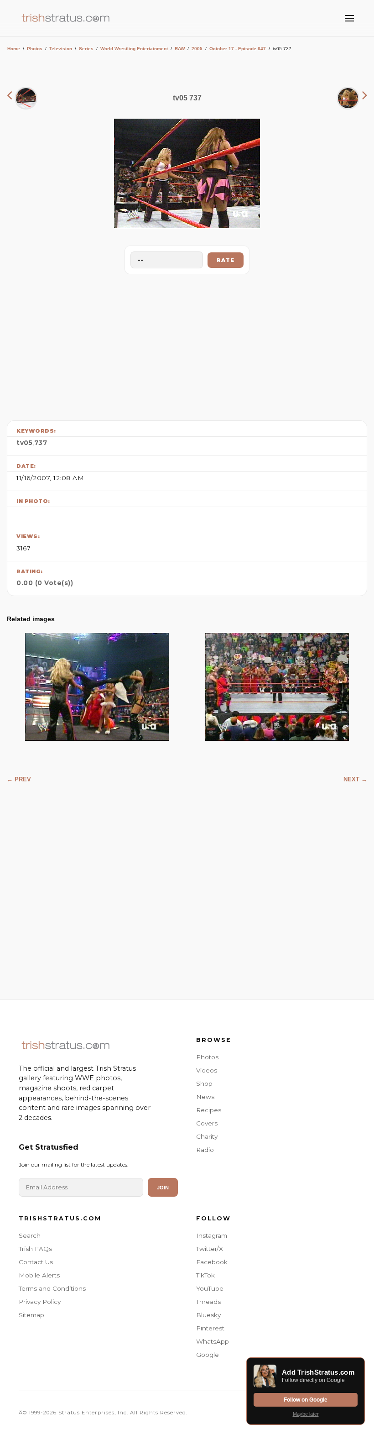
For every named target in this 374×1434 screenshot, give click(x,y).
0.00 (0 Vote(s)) (44, 582)
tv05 (24, 442)
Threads (208, 1301)
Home (13, 48)
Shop (204, 1083)
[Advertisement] (187, 345)
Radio (205, 1149)
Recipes (208, 1110)
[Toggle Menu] (349, 18)
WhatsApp (212, 1341)
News (205, 1096)
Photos (34, 48)
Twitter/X (209, 1248)
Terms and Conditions (52, 1288)
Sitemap (31, 1315)
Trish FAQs (35, 1248)
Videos (206, 1070)
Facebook (212, 1262)
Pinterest (210, 1328)
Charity (207, 1136)
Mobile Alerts (39, 1275)
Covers (207, 1123)
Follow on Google (305, 1400)
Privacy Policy (40, 1301)
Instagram (211, 1235)
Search (30, 1235)
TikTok (205, 1275)
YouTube (209, 1288)
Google (207, 1354)
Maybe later (306, 1414)
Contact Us (36, 1262)
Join (163, 1187)
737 (40, 442)
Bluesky (208, 1315)
